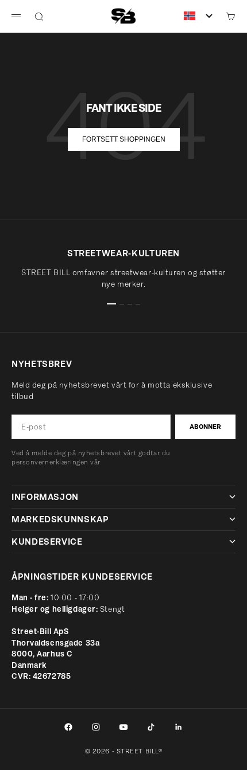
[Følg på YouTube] (123, 727)
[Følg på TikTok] (151, 727)
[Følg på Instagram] (96, 727)
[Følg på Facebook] (68, 727)
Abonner (205, 427)
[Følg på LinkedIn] (178, 727)
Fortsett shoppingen (123, 139)
